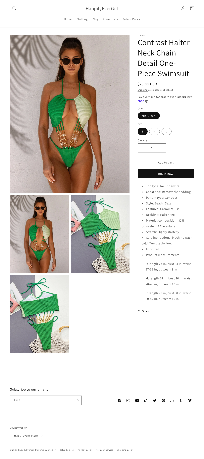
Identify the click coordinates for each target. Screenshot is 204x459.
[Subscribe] (77, 400)
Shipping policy (125, 449)
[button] (14, 8)
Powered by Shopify (45, 449)
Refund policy (67, 449)
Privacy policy (85, 449)
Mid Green (149, 116)
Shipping (143, 89)
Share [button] (146, 311)
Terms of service (104, 449)
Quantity (143, 140)
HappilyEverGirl (26, 449)
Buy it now (165, 174)
